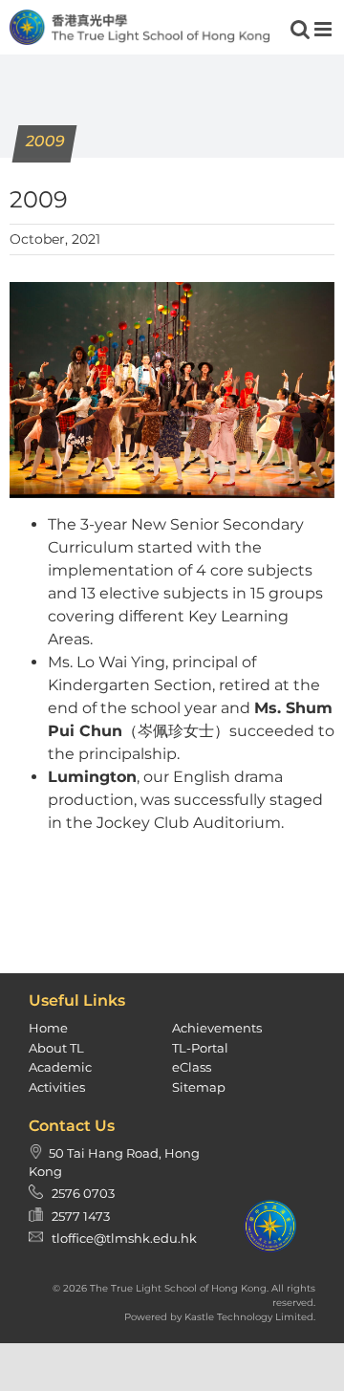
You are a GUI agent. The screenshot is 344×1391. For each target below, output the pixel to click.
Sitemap (199, 1087)
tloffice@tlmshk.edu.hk (124, 1238)
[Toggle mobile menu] (324, 29)
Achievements (217, 1027)
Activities (57, 1087)
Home (48, 1027)
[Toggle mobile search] (300, 29)
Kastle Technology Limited (248, 1317)
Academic (60, 1067)
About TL (56, 1047)
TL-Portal (200, 1047)
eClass (191, 1067)
